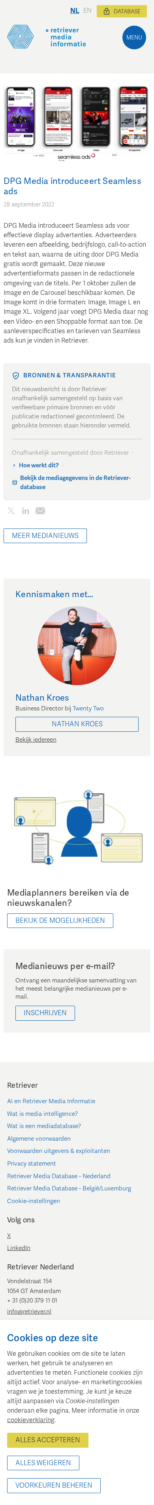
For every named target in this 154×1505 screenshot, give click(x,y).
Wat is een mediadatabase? (44, 1126)
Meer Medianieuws (45, 536)
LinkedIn (18, 1248)
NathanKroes (77, 724)
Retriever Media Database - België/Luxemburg (69, 1188)
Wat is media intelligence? (42, 1113)
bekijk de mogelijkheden (60, 920)
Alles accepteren (47, 1440)
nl (74, 11)
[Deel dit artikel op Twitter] (11, 512)
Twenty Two (88, 708)
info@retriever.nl (29, 1311)
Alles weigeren (43, 1463)
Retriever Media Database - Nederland (59, 1176)
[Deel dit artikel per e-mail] (40, 512)
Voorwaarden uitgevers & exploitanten (58, 1151)
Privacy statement (31, 1163)
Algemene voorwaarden (39, 1138)
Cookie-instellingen (33, 1201)
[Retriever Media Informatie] (46, 37)
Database (127, 11)
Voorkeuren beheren (53, 1485)
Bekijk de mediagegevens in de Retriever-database (75, 482)
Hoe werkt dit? (39, 465)
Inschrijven (45, 1013)
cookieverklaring (30, 1420)
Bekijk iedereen (35, 739)
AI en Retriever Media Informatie (51, 1101)
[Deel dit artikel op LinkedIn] (25, 512)
